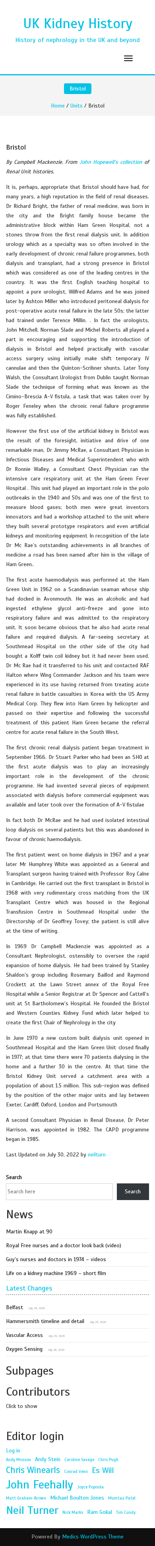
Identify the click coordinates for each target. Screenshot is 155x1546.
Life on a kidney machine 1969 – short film (56, 1273)
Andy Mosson (18, 1459)
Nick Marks (72, 1512)
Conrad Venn (76, 1471)
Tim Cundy (126, 1512)
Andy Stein (47, 1459)
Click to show (21, 1406)
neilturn (97, 1154)
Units (76, 105)
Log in (13, 1450)
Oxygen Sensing (24, 1349)
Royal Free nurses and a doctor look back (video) (63, 1245)
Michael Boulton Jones (77, 1497)
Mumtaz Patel (122, 1498)
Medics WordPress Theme (93, 1536)
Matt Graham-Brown (26, 1498)
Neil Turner (32, 1510)
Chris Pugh (108, 1459)
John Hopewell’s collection (110, 162)
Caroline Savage (79, 1459)
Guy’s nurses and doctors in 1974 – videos (56, 1259)
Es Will (103, 1470)
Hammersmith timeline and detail (45, 1321)
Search (14, 1177)
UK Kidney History (77, 23)
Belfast (14, 1307)
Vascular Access (24, 1335)
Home (58, 105)
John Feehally (39, 1484)
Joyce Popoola (90, 1487)
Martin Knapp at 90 (29, 1231)
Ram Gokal (99, 1511)
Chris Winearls (33, 1470)
